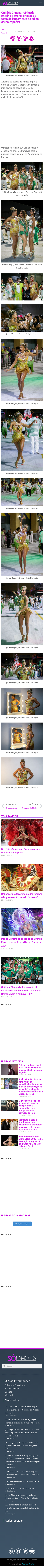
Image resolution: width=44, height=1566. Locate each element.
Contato (8, 1392)
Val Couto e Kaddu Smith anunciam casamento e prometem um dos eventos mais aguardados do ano (30, 1125)
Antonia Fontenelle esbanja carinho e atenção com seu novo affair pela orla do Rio (22, 1508)
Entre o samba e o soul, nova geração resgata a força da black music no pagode (30, 1069)
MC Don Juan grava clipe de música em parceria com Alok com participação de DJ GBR (22, 1445)
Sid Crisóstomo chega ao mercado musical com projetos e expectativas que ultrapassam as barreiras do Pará (29, 1106)
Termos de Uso (12, 1388)
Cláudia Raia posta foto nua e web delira (22, 1481)
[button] (12, 38)
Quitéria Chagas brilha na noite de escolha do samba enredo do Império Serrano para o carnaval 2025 (21, 990)
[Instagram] (12, 1551)
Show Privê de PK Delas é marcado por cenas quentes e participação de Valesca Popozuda (22, 1410)
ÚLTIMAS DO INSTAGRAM (15, 1215)
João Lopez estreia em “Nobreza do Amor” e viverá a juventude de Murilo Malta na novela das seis (23, 1432)
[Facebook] (18, 1551)
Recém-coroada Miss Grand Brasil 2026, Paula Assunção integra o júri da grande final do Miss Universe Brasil (31, 1141)
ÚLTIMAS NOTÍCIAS (12, 1061)
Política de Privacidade (15, 1385)
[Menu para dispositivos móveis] (40, 3)
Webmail (9, 1395)
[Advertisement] (22, 123)
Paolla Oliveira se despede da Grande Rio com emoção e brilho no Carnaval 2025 (21, 942)
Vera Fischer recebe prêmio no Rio (20, 1488)
